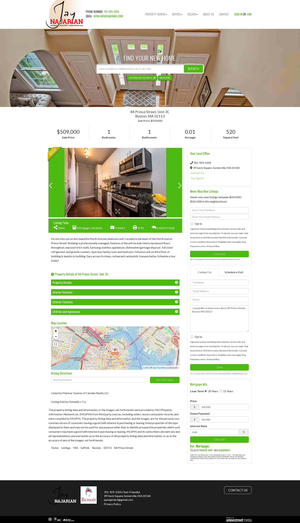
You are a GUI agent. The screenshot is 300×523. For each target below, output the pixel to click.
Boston (96, 447)
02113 (107, 447)
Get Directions (165, 379)
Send (219, 367)
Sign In (238, 14)
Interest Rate (198, 426)
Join (249, 14)
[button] (193, 69)
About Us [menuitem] (208, 14)
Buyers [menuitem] (176, 14)
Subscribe (219, 254)
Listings (65, 447)
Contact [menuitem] (224, 14)
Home (55, 447)
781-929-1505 (111, 12)
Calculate (219, 439)
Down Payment (200, 413)
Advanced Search (140, 77)
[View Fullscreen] (55, 344)
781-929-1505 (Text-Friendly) (122, 492)
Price (193, 401)
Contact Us (197, 172)
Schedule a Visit (234, 272)
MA (75, 447)
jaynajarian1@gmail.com (108, 16)
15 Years (228, 391)
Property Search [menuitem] (155, 14)
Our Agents (197, 178)
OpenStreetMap (159, 367)
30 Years (212, 391)
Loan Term (197, 391)
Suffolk (85, 447)
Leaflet (146, 367)
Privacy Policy (213, 246)
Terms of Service (239, 373)
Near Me (165, 77)
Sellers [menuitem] (192, 14)
